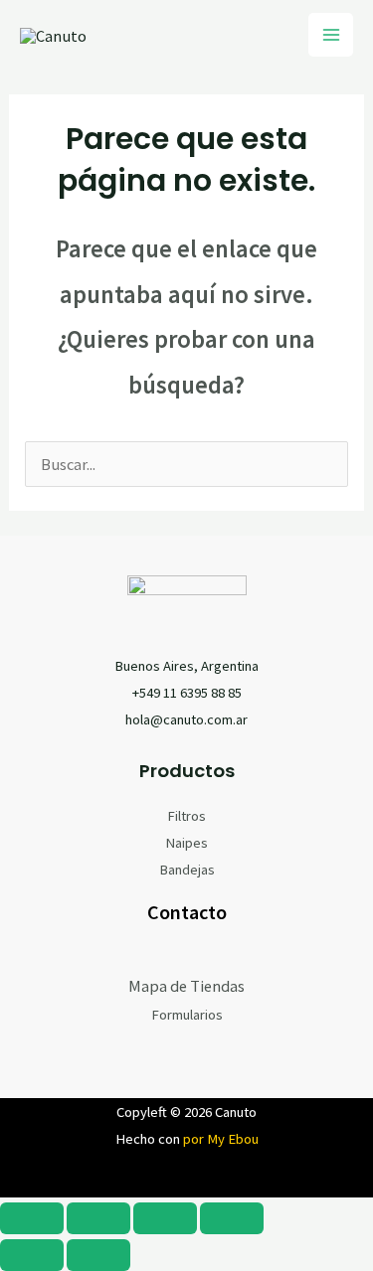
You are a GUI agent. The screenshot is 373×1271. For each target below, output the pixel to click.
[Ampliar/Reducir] (32, 1218)
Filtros (186, 816)
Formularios (187, 1015)
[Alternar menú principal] (330, 35)
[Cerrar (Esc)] (232, 1218)
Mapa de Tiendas (186, 986)
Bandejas (187, 869)
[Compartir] (165, 1218)
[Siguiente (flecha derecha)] (98, 1255)
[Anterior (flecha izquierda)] (32, 1255)
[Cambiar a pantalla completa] (98, 1218)
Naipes (186, 843)
